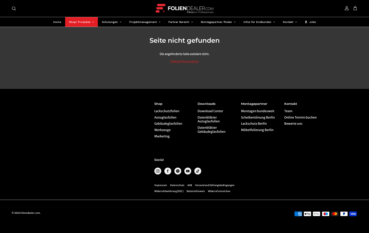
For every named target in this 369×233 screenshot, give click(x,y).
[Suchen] (14, 8)
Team (288, 111)
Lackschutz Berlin (254, 123)
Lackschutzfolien (166, 111)
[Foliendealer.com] (184, 8)
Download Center (210, 111)
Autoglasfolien (165, 117)
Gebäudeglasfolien (168, 123)
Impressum (160, 185)
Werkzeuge (162, 130)
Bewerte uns (293, 123)
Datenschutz (177, 185)
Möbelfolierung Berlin (257, 130)
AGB (189, 185)
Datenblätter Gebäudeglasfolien (211, 130)
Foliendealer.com (30, 212)
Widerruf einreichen (219, 191)
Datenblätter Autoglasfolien (209, 119)
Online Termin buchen (300, 117)
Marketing (162, 136)
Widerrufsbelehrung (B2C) (169, 191)
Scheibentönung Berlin (258, 117)
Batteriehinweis (196, 191)
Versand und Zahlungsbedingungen (214, 185)
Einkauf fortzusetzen (184, 61)
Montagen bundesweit (257, 111)
